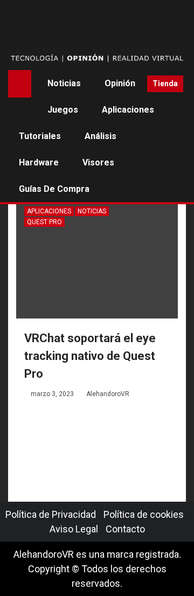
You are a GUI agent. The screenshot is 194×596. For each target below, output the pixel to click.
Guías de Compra (54, 189)
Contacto (125, 529)
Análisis (100, 136)
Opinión (120, 83)
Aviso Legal (74, 529)
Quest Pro (44, 222)
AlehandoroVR (107, 394)
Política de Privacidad (50, 514)
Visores (98, 162)
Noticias (64, 83)
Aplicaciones (128, 110)
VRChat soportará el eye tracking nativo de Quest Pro (90, 355)
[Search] (135, 83)
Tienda (165, 83)
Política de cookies (143, 514)
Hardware (39, 162)
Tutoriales (40, 136)
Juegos (62, 110)
